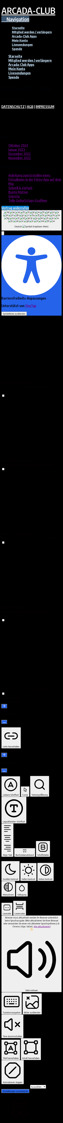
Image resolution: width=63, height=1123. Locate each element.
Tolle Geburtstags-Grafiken (27, 200)
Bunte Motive (18, 192)
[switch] (3, 395)
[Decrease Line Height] (4, 771)
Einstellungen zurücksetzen (15, 1091)
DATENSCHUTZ (13, 106)
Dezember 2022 (19, 154)
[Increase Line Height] (4, 755)
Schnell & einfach (20, 188)
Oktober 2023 (18, 145)
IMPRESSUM (45, 106)
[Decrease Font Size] (4, 722)
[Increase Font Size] (4, 706)
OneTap (30, 306)
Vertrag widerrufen (15, 208)
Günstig (14, 196)
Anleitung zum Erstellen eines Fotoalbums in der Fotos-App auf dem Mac (34, 179)
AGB (30, 106)
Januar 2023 (16, 149)
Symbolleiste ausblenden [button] (14, 313)
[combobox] (31, 220)
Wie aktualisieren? (42, 926)
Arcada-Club (28, 10)
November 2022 (19, 158)
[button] (15, 19)
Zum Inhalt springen (15, 1086)
